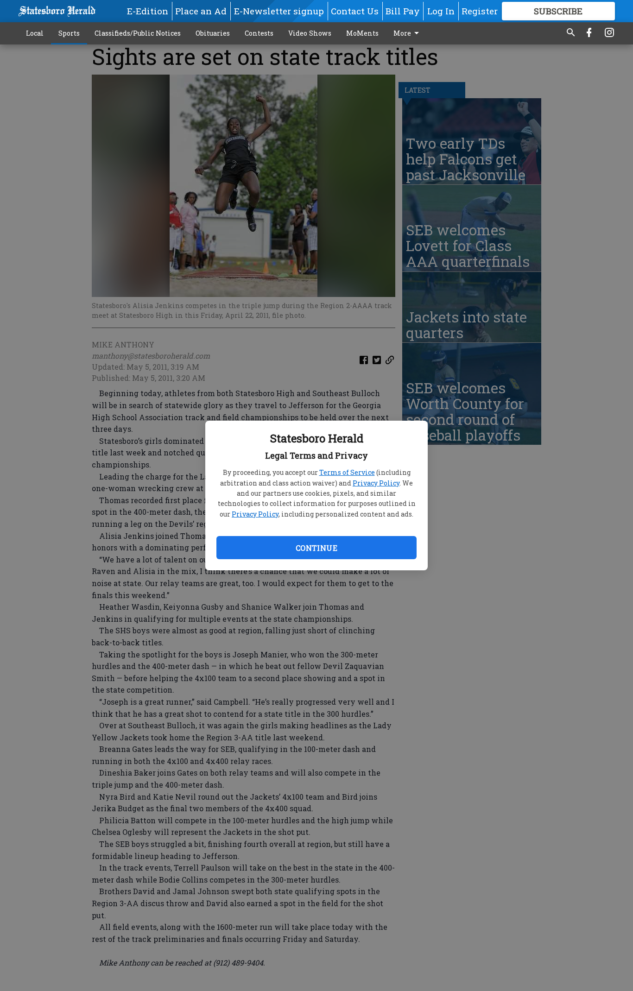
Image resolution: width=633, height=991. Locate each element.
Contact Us (355, 11)
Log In (441, 11)
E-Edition (147, 11)
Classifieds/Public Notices (138, 33)
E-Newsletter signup (279, 11)
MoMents (362, 33)
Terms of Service (347, 472)
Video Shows (309, 33)
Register (480, 11)
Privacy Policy (376, 483)
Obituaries (213, 33)
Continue (316, 548)
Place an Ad (201, 11)
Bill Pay (403, 11)
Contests (259, 33)
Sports (69, 33)
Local (35, 33)
